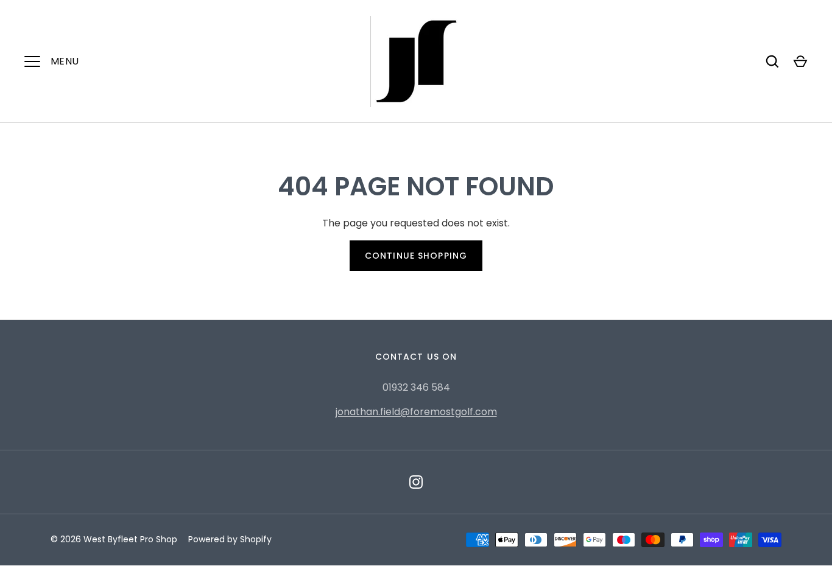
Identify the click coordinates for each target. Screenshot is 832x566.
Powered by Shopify (230, 539)
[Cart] (800, 61)
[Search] (772, 61)
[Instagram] (416, 482)
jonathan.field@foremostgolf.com (416, 412)
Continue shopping (416, 256)
